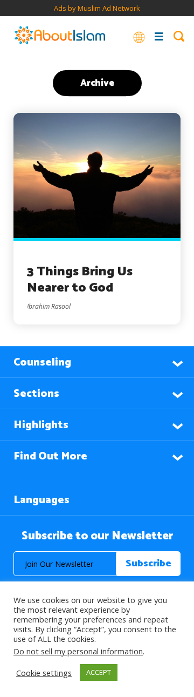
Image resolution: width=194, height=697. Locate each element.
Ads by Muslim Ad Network (97, 8)
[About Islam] (60, 36)
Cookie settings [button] (44, 673)
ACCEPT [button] (98, 672)
